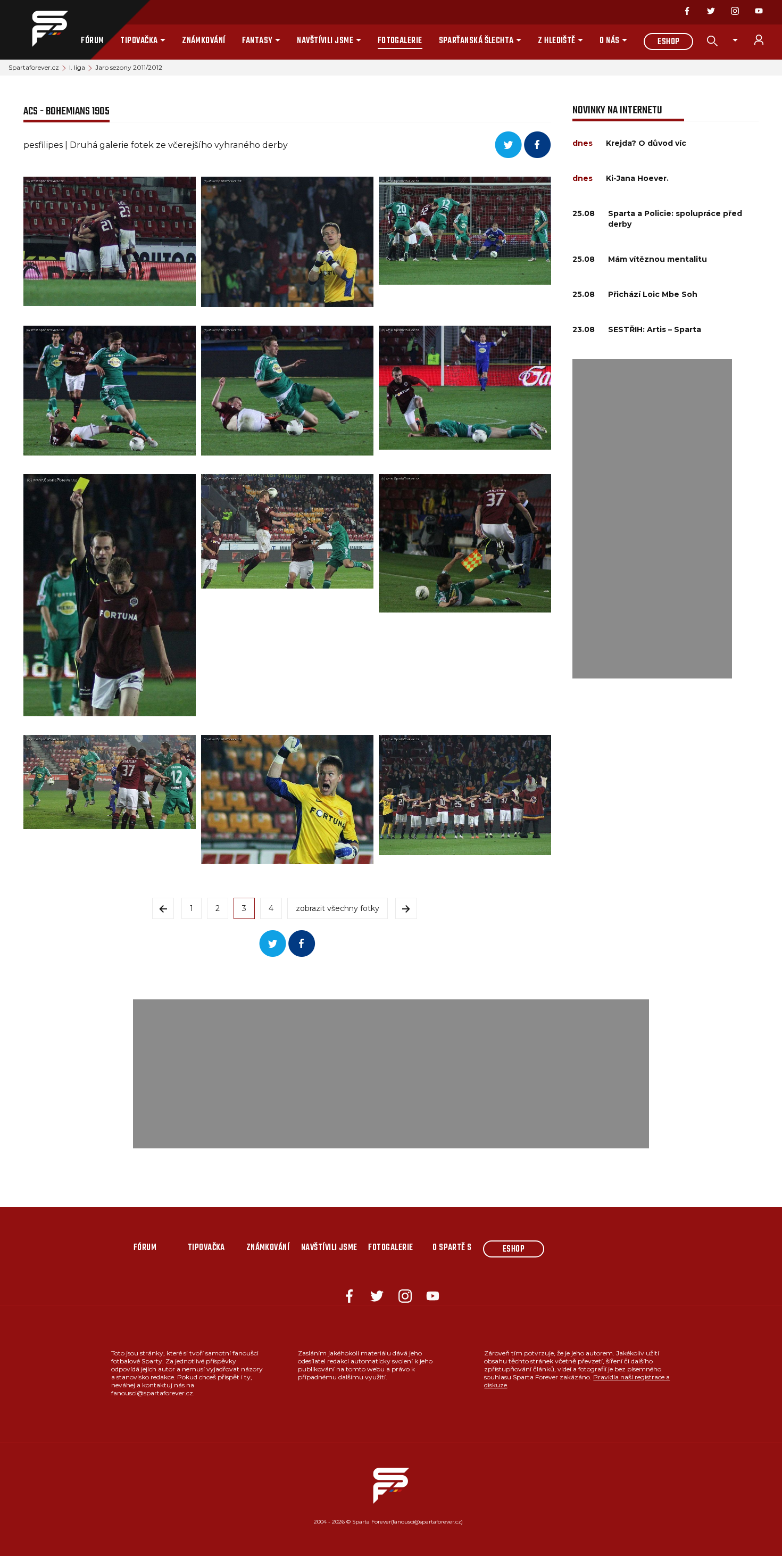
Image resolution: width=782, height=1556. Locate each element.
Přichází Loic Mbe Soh (652, 294)
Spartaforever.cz (34, 67)
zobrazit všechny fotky (337, 908)
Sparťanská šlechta (476, 41)
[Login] (765, 40)
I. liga (77, 67)
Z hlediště (557, 41)
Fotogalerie (400, 41)
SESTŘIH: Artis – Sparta (654, 329)
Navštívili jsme (325, 41)
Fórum (92, 41)
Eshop (668, 42)
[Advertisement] (652, 518)
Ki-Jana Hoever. (637, 178)
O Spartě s (452, 1248)
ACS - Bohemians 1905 (66, 111)
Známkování (204, 41)
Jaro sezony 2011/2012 (128, 67)
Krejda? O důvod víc (646, 143)
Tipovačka (138, 41)
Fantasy (257, 41)
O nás (609, 41)
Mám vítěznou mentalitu (657, 259)
